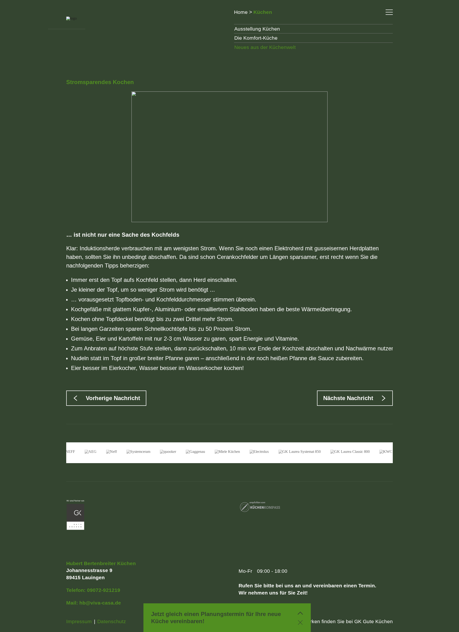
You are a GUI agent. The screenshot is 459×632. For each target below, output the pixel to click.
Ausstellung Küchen (257, 29)
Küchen (262, 12)
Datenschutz (111, 621)
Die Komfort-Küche (256, 38)
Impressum (79, 621)
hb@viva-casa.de (100, 602)
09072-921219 (103, 590)
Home (241, 12)
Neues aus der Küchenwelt (265, 47)
